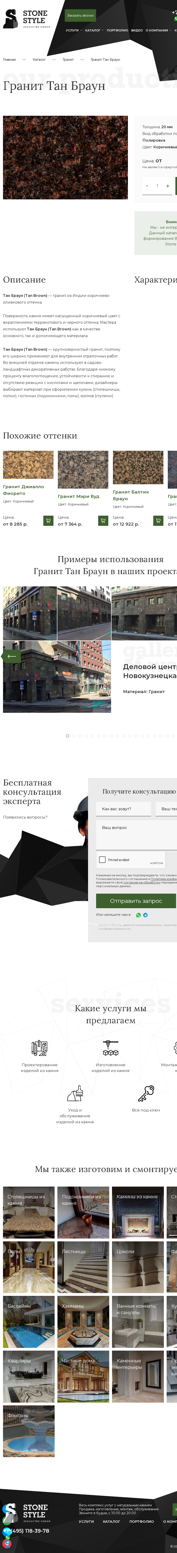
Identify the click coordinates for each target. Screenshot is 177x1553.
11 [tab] (129, 735)
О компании (157, 30)
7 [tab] (104, 735)
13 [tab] (142, 735)
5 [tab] (92, 735)
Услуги (72, 30)
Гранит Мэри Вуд (78, 496)
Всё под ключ (146, 1110)
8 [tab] (111, 735)
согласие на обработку (142, 882)
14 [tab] (148, 735)
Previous (11, 656)
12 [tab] (136, 735)
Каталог (92, 30)
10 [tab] (123, 735)
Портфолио (142, 1521)
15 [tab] (154, 735)
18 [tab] (173, 735)
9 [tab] (117, 735)
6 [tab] (98, 735)
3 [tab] (80, 735)
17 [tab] (167, 735)
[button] (147, 186)
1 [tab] (67, 735)
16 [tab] (160, 735)
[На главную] (26, 23)
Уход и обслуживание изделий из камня (75, 1116)
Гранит (68, 60)
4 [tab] (86, 735)
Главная (9, 60)
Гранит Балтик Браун (131, 495)
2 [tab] (73, 735)
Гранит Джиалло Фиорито (23, 490)
